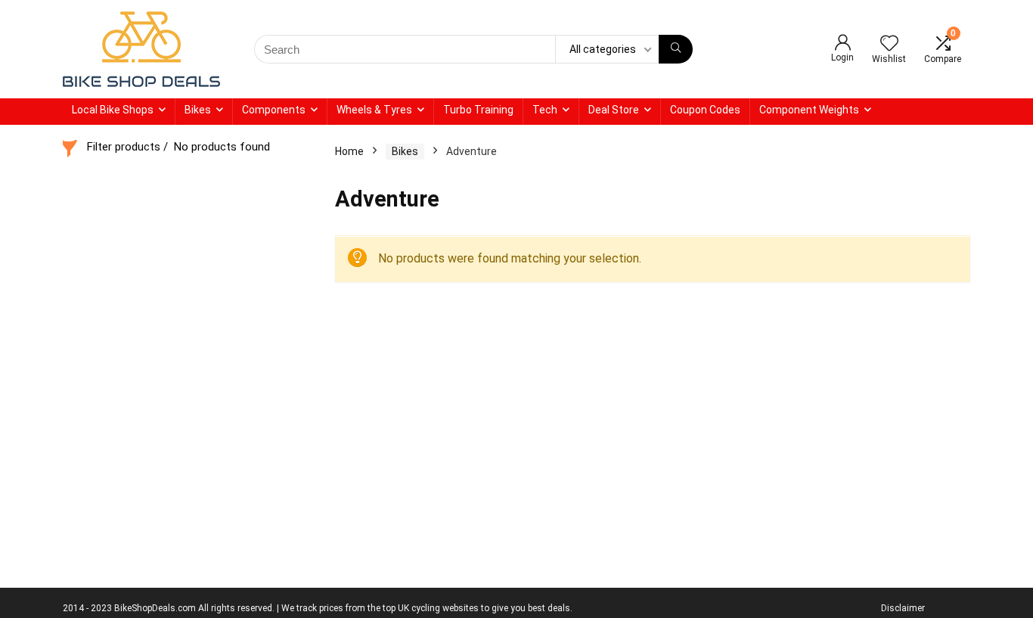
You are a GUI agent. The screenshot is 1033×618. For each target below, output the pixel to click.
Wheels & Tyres (374, 110)
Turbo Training (478, 110)
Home (349, 151)
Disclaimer (903, 608)
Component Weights (809, 110)
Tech (544, 110)
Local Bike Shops (113, 110)
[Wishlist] (889, 44)
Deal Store (613, 110)
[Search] (676, 49)
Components (274, 110)
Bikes (198, 110)
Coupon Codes (705, 110)
